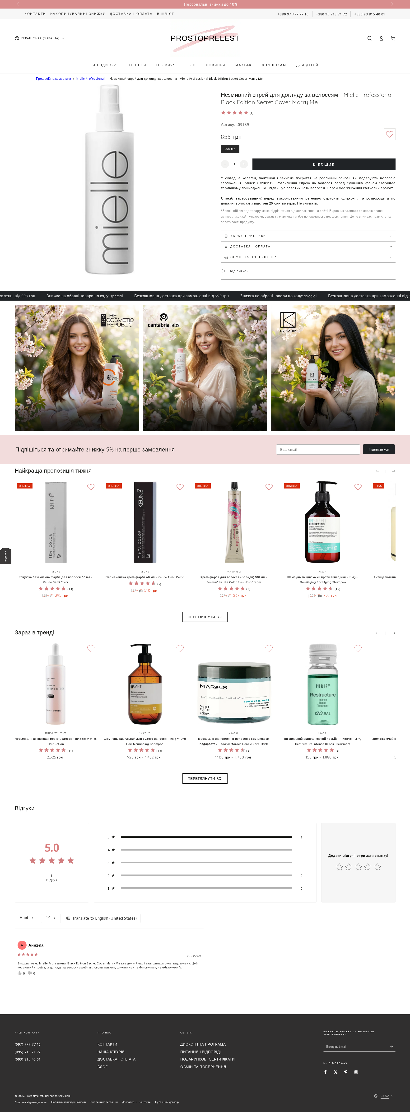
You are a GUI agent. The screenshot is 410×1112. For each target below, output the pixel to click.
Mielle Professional (90, 78)
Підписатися (379, 449)
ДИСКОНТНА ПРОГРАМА (203, 1044)
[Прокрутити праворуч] (391, 4)
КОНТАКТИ (107, 1044)
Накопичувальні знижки (78, 14)
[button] (369, 38)
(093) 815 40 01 (28, 1059)
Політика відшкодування (31, 1102)
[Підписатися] (393, 1047)
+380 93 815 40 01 (369, 14)
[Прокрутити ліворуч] (18, 4)
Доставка (128, 1102)
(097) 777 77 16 (28, 1044)
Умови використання (104, 1102)
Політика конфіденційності (68, 1102)
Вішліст (165, 14)
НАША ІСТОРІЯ (111, 1051)
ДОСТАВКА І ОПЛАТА (117, 1059)
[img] (234, 113)
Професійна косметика (53, 78)
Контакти (35, 14)
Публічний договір (167, 1102)
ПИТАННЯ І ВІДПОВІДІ (200, 1051)
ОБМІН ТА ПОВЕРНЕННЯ (203, 1066)
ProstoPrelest (34, 1096)
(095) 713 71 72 (28, 1051)
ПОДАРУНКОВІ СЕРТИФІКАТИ (207, 1059)
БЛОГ (102, 1066)
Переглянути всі (205, 616)
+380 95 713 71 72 (331, 14)
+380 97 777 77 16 (293, 14)
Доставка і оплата (131, 14)
